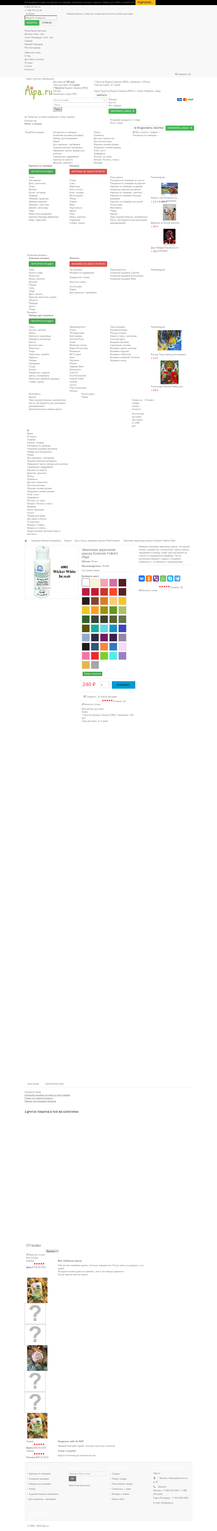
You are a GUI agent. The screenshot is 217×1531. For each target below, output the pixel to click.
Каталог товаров (35, 442)
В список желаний (107, 696)
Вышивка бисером (119, 342)
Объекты (33, 300)
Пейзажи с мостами (39, 204)
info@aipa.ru (167, 1503)
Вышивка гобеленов (120, 354)
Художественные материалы (42, 461)
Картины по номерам (39, 1473)
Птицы (73, 180)
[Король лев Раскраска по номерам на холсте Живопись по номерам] (169, 187)
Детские (33, 282)
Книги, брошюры (35, 509)
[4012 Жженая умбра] (86, 601)
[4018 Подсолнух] (113, 601)
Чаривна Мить (77, 366)
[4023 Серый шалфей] (122, 619)
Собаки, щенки (77, 223)
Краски (113, 214)
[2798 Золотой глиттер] (86, 665)
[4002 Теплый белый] (95, 582)
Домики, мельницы (38, 207)
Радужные (75, 220)
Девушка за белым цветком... (166, 223)
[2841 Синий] (113, 646)
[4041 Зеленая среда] (113, 619)
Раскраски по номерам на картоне (127, 183)
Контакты (29, 69)
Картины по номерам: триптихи (126, 192)
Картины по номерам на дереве (126, 186)
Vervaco (73, 391)
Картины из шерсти (37, 470)
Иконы (32, 333)
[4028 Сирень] (122, 637)
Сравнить (91, 696)
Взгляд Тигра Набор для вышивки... (169, 354)
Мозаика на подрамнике (82, 272)
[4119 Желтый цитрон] (104, 610)
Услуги (30, 512)
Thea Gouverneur (78, 388)
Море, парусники (37, 220)
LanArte (73, 381)
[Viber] (156, 578)
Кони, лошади (77, 192)
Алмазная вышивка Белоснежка (126, 276)
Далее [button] (75, 569)
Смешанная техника (120, 345)
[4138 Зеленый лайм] (104, 656)
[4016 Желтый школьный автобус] (95, 610)
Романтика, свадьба (39, 372)
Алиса (73, 330)
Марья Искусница (79, 348)
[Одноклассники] (149, 578)
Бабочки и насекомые (40, 336)
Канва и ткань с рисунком (123, 336)
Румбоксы (99, 135)
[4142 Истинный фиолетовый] (122, 656)
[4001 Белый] (86, 582)
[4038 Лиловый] (86, 592)
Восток (32, 342)
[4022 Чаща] (104, 619)
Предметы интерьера (40, 339)
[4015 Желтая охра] (104, 601)
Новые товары (119, 1479)
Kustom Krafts (77, 378)
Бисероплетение (118, 330)
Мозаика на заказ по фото (88, 264)
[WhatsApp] (163, 578)
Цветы (73, 211)
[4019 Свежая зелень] (113, 610)
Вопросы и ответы (36, 528)
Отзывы (29, 62)
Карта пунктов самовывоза (40, 79)
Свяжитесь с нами (121, 1489)
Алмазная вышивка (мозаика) (68, 135)
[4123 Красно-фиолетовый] (104, 637)
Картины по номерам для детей (126, 201)
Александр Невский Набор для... (168, 386)
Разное (32, 285)
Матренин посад (78, 345)
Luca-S (73, 385)
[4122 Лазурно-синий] (95, 646)
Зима (31, 211)
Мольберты (116, 207)
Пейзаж (32, 360)
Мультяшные (76, 195)
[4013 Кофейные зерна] (95, 601)
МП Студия (75, 354)
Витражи (31, 506)
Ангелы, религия (37, 330)
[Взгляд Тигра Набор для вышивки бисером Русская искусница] (169, 340)
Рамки (113, 211)
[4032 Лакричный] (86, 646)
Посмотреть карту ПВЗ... (66, 94)
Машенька (75, 351)
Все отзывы (32, 1257)
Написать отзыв (92, 704)
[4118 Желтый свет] (86, 610)
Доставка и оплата (34, 59)
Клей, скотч (33, 494)
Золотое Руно (77, 339)
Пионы (73, 198)
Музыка (33, 189)
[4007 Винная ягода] (122, 582)
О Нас (28, 56)
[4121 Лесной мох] (86, 628)
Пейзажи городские (39, 198)
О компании (33, 522)
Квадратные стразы (80, 277)
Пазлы (97, 132)
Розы (72, 214)
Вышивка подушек (119, 351)
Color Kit (74, 372)
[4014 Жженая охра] (122, 592)
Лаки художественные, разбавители (128, 217)
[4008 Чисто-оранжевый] (113, 592)
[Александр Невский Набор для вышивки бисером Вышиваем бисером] (169, 372)
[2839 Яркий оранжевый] (104, 646)
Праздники (34, 363)
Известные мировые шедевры (44, 378)
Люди (32, 186)
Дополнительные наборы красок (45, 409)
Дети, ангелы (35, 294)
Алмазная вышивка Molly (123, 279)
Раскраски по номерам (64, 132)
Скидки (115, 1473)
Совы (72, 183)
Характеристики (54, 1084)
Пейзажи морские (38, 201)
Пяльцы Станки (118, 333)
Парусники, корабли (39, 354)
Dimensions (75, 369)
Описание (33, 1084)
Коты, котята (76, 189)
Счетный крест (117, 339)
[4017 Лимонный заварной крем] (122, 601)
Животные (75, 186)
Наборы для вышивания (39, 452)
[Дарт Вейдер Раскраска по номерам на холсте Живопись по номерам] (169, 237)
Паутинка (74, 360)
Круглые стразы (78, 282)
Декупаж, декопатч (37, 473)
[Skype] (170, 578)
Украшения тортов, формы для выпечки (47, 464)
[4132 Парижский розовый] (86, 656)
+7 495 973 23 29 (33, 10)
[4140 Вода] (113, 656)
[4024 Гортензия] (86, 637)
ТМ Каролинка (77, 333)
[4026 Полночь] (95, 637)
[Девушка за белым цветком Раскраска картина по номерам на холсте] (169, 212)
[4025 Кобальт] (122, 628)
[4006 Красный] (95, 592)
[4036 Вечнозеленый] (86, 619)
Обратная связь (33, 52)
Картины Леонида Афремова (43, 217)
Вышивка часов (118, 360)
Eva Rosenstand (78, 375)
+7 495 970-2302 (170, 1490)
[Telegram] (177, 578)
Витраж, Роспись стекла (39, 503)
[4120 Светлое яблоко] (122, 610)
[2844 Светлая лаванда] (122, 646)
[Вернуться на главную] (26, 541)
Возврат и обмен (35, 525)
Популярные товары (122, 1484)
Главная (31, 439)
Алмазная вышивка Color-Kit (124, 272)
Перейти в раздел (42, 171)
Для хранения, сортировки (83, 292)
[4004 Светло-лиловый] (113, 582)
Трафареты (33, 497)
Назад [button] (28, 569)
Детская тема (36, 345)
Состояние (87, 570)
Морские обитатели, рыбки (42, 297)
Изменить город (152, 91)
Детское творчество (37, 482)
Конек (72, 342)
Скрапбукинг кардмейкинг (40, 467)
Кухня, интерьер (37, 192)
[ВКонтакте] (142, 578)
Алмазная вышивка (39, 1479)
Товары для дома (36, 516)
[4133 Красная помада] (95, 656)
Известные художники (40, 214)
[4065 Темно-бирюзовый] (113, 628)
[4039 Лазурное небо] (104, 628)
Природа (33, 195)
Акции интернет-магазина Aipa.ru (44, 531)
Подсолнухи (76, 207)
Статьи (28, 66)
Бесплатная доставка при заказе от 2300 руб (138, 419)
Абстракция (35, 180)
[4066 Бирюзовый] (95, 628)
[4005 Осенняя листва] (104, 592)
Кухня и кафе (36, 272)
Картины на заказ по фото (88, 171)
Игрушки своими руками (39, 488)
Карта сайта (118, 1499)
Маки (72, 204)
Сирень (73, 201)
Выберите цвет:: (91, 576)
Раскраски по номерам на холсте (127, 180)
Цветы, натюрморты (39, 375)
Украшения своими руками (40, 491)
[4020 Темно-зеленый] (95, 619)
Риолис (73, 363)
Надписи (33, 357)
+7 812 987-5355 (179, 1498)
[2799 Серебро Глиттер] (95, 665)
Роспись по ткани (36, 500)
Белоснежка (76, 336)
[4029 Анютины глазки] (113, 637)
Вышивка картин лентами (123, 348)
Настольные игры (36, 485)
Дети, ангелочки (37, 183)
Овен (72, 357)
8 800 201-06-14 (32, 7)
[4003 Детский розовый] (104, 582)
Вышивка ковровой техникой (124, 357)
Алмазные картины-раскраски (125, 189)
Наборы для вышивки (40, 1484)
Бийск (32, 14)
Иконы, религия (77, 217)
